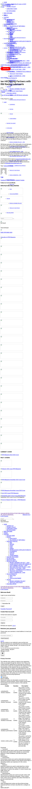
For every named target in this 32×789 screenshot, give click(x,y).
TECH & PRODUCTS (12, 78)
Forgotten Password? (6, 609)
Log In (14, 625)
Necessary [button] (3, 675)
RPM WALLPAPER (10, 62)
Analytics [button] (3, 763)
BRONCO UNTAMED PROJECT (17, 89)
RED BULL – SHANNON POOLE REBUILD (20, 71)
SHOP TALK (12, 184)
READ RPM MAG (8, 13)
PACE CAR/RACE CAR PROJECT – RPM (17, 156)
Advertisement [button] (4, 772)
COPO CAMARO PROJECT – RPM (16, 151)
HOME (5, 2)
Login (5, 102)
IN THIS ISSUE (9, 44)
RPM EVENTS (12, 29)
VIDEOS (6, 533)
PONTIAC (11, 109)
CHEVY (11, 85)
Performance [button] (4, 756)
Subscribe (6, 68)
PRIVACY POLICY (11, 6)
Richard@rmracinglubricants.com (13, 163)
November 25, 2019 (6, 91)
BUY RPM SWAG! (11, 11)
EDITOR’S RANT (10, 27)
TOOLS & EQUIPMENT (14, 58)
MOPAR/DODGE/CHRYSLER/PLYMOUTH (20, 41)
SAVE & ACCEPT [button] (5, 787)
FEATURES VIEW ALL (11, 71)
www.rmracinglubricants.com (23, 159)
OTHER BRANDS (13, 41)
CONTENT (6, 17)
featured (6, 166)
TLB (6, 89)
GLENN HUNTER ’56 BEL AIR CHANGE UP (20, 63)
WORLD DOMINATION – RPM (17, 76)
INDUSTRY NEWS (10, 45)
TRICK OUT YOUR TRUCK (16, 73)
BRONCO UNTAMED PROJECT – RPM (17, 142)
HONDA (11, 36)
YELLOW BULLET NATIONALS (17, 26)
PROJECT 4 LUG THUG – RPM (17, 69)
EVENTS (8, 57)
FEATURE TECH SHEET (11, 42)
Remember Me (6, 603)
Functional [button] (3, 747)
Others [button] (2, 780)
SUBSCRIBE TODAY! (12, 8)
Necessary (5, 677)
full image (10, 166)
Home (2, 77)
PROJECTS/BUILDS (10, 46)
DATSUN (11, 33)
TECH (11, 57)
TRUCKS (11, 40)
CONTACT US (9, 19)
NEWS (5, 77)
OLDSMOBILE (12, 104)
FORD (11, 35)
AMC (10, 76)
